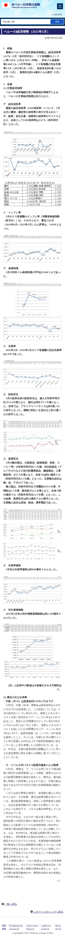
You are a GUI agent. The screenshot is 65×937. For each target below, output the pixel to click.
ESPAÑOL (58, 15)
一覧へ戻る (10, 904)
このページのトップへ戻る (48, 912)
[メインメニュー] (60, 6)
